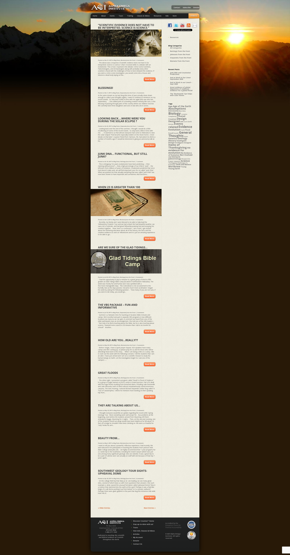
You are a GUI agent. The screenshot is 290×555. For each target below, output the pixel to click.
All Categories (176, 48)
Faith (183, 130)
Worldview (174, 166)
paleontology (174, 158)
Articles (136, 534)
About (103, 16)
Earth (185, 121)
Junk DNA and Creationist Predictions (180, 73)
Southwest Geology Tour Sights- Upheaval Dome (122, 472)
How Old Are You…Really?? (118, 340)
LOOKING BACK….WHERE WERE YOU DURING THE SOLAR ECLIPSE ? (121, 119)
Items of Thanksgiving (177, 146)
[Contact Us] (194, 25)
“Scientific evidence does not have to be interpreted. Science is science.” (126, 26)
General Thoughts (180, 134)
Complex (184, 114)
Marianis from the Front (128, 60)
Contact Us (137, 544)
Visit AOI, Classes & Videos (144, 531)
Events (112, 16)
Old (169, 157)
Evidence (185, 127)
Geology (182, 138)
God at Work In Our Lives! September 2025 (180, 78)
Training (130, 16)
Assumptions (177, 108)
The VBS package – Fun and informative (117, 306)
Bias (180, 111)
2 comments (140, 60)
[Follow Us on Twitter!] (176, 25)
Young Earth (174, 168)
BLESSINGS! (105, 88)
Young (183, 167)
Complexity (172, 116)
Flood (187, 130)
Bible (184, 111)
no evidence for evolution (179, 150)
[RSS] (188, 25)
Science (185, 160)
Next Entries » (150, 508)
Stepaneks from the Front (128, 93)
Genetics (172, 138)
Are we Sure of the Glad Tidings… (122, 247)
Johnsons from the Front (180, 54)
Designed (174, 121)
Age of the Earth (182, 106)
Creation (172, 119)
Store (175, 16)
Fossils (176, 133)
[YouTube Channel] (182, 25)
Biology (174, 113)
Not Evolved (186, 155)
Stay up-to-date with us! (143, 524)
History (172, 140)
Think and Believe (183, 164)
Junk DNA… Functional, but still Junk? (122, 155)
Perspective (186, 159)
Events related (175, 125)
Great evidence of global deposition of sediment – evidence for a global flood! (181, 89)
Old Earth (176, 157)
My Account (138, 537)
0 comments (140, 93)
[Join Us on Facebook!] (170, 25)
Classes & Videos (143, 16)
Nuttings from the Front (127, 161)
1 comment (140, 126)
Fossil (170, 133)
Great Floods (108, 373)
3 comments (140, 345)
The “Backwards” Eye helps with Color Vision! (181, 94)
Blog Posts (117, 60)
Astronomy (173, 111)
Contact (177, 8)
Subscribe (187, 8)
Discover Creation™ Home (143, 521)
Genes (186, 136)
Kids (167, 16)
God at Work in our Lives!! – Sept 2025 (181, 83)
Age (170, 106)
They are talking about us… (119, 405)
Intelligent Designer (183, 143)
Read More (149, 79)
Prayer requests (174, 161)
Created (181, 116)
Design (182, 119)
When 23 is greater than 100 (119, 187)
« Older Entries (104, 508)
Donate (196, 8)
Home (95, 16)
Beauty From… (109, 438)
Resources (157, 16)
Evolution (174, 129)
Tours (121, 16)
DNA (182, 122)
